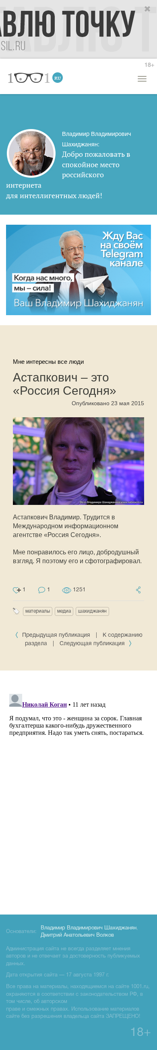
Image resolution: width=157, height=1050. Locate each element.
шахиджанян (92, 611)
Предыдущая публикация (56, 635)
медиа (64, 611)
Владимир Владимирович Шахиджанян (88, 928)
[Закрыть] (148, 9)
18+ (149, 65)
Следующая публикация (93, 643)
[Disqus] (78, 791)
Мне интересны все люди (48, 361)
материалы (37, 611)
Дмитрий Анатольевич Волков (77, 935)
